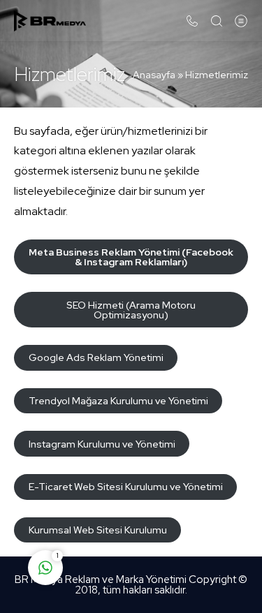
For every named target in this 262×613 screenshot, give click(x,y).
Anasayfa (154, 74)
